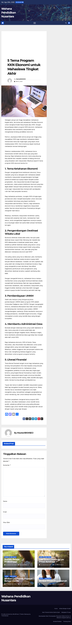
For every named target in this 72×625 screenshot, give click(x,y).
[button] (66, 23)
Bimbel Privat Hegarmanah (53, 581)
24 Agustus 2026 (46, 564)
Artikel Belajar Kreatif (65, 608)
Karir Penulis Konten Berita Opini (51, 612)
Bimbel (6, 557)
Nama (5, 501)
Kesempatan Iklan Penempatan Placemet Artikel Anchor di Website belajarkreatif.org (55, 616)
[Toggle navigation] (34, 23)
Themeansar (4, 615)
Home (56, 608)
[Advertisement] (24, 43)
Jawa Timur (13, 557)
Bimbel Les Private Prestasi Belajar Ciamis (18, 579)
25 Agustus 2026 (11, 564)
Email (5, 512)
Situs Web (6, 522)
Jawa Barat (13, 576)
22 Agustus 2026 (11, 584)
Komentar (7, 465)
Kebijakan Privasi (66, 612)
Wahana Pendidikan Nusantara (8, 12)
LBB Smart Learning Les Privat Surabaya (51, 560)
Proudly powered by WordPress (10, 614)
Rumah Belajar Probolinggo (12, 560)
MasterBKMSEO (21, 79)
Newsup (26, 614)
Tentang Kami (67, 621)
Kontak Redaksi (57, 621)
